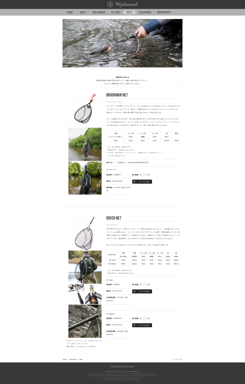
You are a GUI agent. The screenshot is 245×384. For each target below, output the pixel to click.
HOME (65, 359)
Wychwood (73, 359)
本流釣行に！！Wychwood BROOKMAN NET (133, 162)
